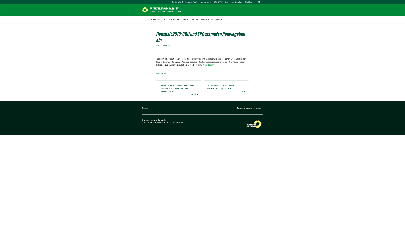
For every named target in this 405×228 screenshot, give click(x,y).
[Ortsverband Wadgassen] (145, 9)
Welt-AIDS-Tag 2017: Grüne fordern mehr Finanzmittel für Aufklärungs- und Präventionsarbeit (179, 90)
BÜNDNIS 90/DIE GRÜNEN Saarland (166, 11)
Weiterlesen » (208, 65)
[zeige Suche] (259, 2)
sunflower (158, 122)
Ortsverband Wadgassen (164, 8)
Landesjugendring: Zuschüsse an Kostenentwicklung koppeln (226, 88)
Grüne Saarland (161, 73)
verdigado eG (178, 122)
